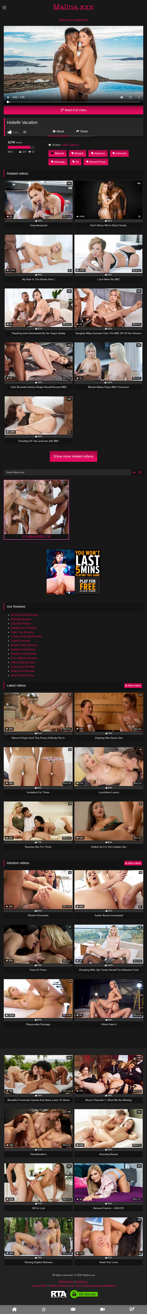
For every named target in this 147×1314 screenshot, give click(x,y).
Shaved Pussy (97, 161)
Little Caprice (70, 144)
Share (84, 131)
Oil (77, 161)
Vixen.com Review (23, 666)
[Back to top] (139, 1300)
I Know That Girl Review (26, 636)
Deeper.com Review (24, 627)
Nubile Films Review (24, 645)
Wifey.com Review (22, 671)
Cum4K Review (21, 623)
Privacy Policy (39, 1285)
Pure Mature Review (24, 658)
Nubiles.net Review (23, 649)
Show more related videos (73, 456)
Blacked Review (21, 619)
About (60, 131)
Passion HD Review (24, 653)
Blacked (59, 153)
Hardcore (99, 153)
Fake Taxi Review (22, 632)
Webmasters (66, 1281)
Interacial (121, 153)
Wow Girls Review (22, 675)
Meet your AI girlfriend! (73, 20)
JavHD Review (20, 640)
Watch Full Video (75, 110)
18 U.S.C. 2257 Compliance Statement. (93, 1285)
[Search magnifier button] (140, 472)
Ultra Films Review (23, 662)
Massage (59, 161)
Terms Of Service (59, 1285)
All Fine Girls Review (24, 614)
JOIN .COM (36, 536)
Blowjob (79, 153)
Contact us (82, 1281)
